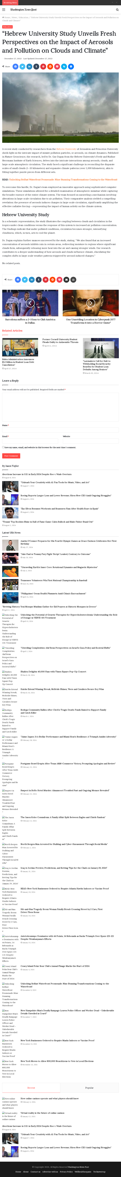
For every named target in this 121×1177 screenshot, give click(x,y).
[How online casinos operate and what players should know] (10, 1103)
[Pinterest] (43, 67)
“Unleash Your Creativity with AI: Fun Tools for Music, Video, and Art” (55, 482)
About (26, 1172)
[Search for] (117, 10)
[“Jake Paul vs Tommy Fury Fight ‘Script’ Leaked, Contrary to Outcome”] (10, 558)
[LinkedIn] (29, 67)
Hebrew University (66, 149)
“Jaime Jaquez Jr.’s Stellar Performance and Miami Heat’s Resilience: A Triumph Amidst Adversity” (68, 736)
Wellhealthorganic (83, 1172)
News (14, 17)
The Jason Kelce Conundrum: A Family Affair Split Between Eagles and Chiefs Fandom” (63, 817)
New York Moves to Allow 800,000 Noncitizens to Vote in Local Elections (57, 1061)
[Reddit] (50, 67)
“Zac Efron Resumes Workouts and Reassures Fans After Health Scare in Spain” (55, 2)
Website (66, 436)
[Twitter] (22, 67)
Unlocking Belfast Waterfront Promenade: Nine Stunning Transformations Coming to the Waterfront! (63, 179)
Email (5, 436)
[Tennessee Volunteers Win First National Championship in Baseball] (10, 584)
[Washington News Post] (24, 9)
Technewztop (99, 1172)
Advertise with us (50, 1172)
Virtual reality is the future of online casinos (42, 1113)
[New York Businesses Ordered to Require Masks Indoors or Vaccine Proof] (10, 1048)
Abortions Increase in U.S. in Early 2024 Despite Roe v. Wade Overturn (36, 474)
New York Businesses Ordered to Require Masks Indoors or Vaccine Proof (57, 1040)
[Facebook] (15, 67)
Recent (31, 1087)
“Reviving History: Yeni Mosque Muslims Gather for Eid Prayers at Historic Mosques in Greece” (49, 606)
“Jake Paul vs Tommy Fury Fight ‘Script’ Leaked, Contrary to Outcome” (56, 554)
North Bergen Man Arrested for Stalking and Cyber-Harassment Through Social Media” (64, 844)
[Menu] (3, 10)
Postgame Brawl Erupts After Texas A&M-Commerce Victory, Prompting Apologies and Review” (68, 763)
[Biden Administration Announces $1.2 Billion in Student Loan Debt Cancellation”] (20, 347)
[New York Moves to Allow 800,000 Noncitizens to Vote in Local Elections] (10, 1069)
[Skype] (64, 67)
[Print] (73, 280)
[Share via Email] (66, 280)
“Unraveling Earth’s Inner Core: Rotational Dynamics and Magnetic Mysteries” (59, 567)
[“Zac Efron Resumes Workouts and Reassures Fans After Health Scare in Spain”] (10, 512)
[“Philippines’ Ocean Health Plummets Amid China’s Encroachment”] (10, 597)
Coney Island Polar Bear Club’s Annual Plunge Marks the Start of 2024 (55, 966)
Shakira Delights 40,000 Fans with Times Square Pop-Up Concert (53, 671)
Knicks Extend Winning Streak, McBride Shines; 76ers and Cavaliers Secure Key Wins (62, 689)
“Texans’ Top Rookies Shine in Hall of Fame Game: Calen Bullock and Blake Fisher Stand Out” (47, 521)
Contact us (35, 1172)
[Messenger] (71, 67)
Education (23, 17)
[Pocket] (57, 67)
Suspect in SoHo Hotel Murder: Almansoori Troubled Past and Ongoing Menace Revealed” (65, 790)
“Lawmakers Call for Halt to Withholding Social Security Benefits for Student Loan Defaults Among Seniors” (97, 365)
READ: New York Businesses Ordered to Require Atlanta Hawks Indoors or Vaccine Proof (65, 888)
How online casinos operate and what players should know (50, 1098)
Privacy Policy (66, 1172)
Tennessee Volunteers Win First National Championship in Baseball (54, 580)
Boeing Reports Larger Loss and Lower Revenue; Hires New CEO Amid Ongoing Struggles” (66, 495)
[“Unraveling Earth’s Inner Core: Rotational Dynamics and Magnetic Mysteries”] (10, 571)
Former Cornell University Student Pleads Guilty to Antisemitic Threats (60, 340)
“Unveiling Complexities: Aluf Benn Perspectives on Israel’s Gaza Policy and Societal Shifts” (66, 648)
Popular (89, 1087)
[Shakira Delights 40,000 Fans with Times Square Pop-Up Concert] (10, 678)
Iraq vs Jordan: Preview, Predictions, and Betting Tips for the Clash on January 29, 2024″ (64, 868)
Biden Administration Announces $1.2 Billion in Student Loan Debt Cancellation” (18, 362)
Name (5, 425)
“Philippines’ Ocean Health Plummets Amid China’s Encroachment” (53, 593)
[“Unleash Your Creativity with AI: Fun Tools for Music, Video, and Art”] (10, 486)
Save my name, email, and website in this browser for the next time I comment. (40, 447)
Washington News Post (78, 1167)
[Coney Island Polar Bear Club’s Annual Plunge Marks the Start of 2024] (10, 972)
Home (7, 17)
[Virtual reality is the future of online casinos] (10, 1117)
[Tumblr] (36, 67)
